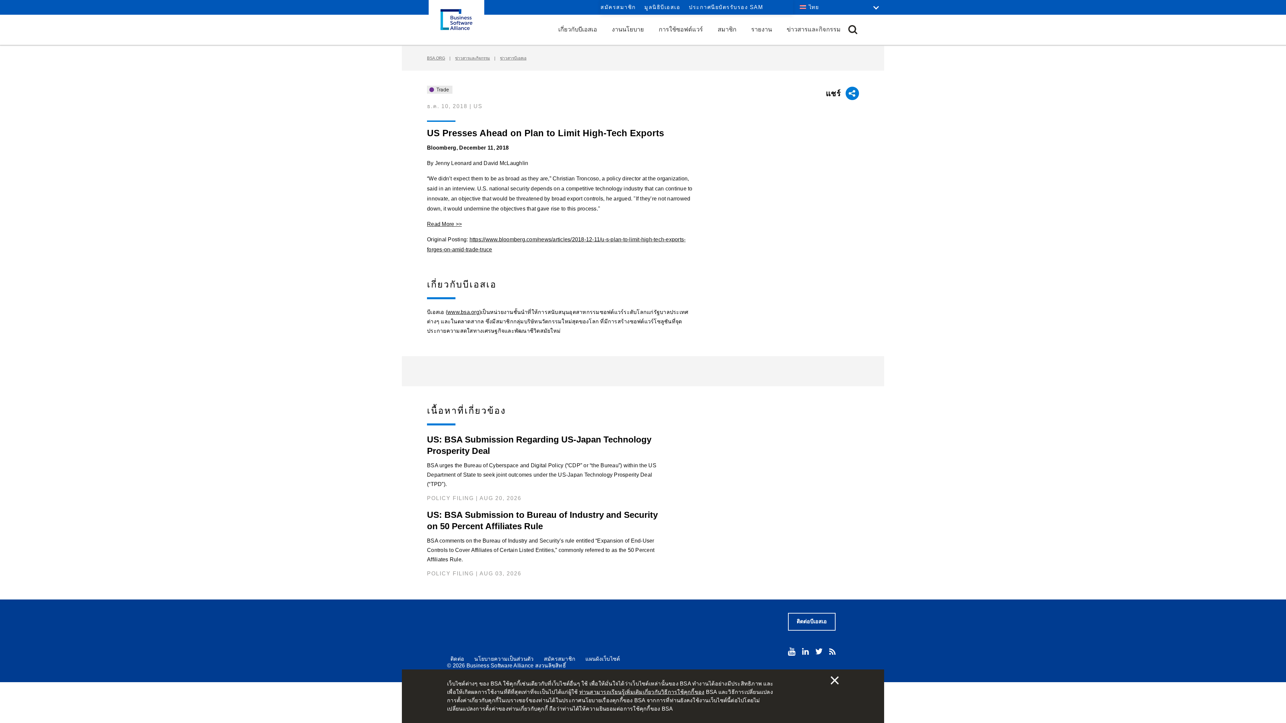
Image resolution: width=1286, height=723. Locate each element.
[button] (852, 29)
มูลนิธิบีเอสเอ (662, 7)
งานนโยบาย (628, 29)
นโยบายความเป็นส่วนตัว (503, 659)
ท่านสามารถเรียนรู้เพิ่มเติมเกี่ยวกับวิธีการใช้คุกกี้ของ (642, 692)
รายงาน (761, 29)
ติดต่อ (457, 659)
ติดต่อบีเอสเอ (812, 621)
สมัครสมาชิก (618, 7)
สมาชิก (727, 29)
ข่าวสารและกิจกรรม (814, 29)
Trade (442, 90)
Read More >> (444, 224)
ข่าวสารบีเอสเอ (513, 58)
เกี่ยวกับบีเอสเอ (577, 29)
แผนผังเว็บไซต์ (602, 659)
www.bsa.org (463, 312)
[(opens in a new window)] (791, 651)
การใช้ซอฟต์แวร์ (681, 29)
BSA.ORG (436, 58)
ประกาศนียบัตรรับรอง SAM (726, 7)
